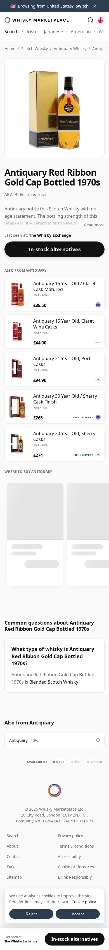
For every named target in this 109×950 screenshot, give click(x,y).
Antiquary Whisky (70, 48)
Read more (94, 224)
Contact (14, 856)
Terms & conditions (76, 846)
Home (9, 48)
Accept (78, 914)
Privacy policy (70, 835)
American (81, 32)
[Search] (90, 20)
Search (13, 835)
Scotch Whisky (34, 48)
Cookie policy (84, 901)
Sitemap (14, 877)
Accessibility (69, 856)
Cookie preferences (76, 866)
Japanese (53, 32)
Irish (31, 32)
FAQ (10, 866)
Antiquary (18, 740)
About (12, 846)
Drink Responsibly (75, 877)
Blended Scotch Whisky (53, 682)
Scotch (11, 32)
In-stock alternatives (55, 249)
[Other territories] (101, 20)
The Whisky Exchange (50, 235)
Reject (31, 914)
